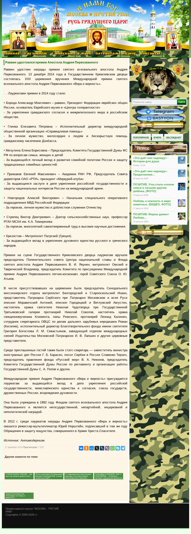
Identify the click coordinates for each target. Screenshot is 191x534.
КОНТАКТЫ (150, 54)
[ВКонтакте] (81, 448)
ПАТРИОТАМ (107, 54)
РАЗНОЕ (129, 54)
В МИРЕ (84, 54)
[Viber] (107, 448)
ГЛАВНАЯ (12, 54)
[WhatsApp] (112, 448)
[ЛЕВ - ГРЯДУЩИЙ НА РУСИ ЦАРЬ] (157, 95)
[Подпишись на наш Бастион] (160, 120)
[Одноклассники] (86, 448)
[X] (97, 448)
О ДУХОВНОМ (35, 54)
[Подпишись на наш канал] (160, 114)
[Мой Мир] (91, 448)
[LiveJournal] (102, 448)
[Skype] (117, 448)
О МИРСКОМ (62, 54)
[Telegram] (123, 448)
